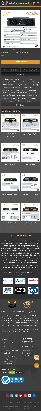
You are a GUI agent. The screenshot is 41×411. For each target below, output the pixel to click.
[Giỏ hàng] (34, 3)
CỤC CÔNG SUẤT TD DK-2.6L (30, 194)
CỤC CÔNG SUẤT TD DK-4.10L (10, 164)
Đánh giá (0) (20, 74)
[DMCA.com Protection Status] (16, 372)
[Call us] (11, 370)
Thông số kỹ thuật (30, 70)
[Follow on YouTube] (14, 370)
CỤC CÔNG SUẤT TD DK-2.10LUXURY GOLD (10, 135)
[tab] (10, 70)
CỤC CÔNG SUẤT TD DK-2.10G (30, 224)
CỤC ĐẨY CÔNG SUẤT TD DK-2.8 (10, 194)
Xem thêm (20, 105)
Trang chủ (5, 50)
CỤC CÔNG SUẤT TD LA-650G (30, 164)
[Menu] (38, 3)
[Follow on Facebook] (8, 370)
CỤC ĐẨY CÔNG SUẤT (16, 50)
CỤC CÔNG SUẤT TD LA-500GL (10, 224)
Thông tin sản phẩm (11, 70)
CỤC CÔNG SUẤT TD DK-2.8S (30, 135)
